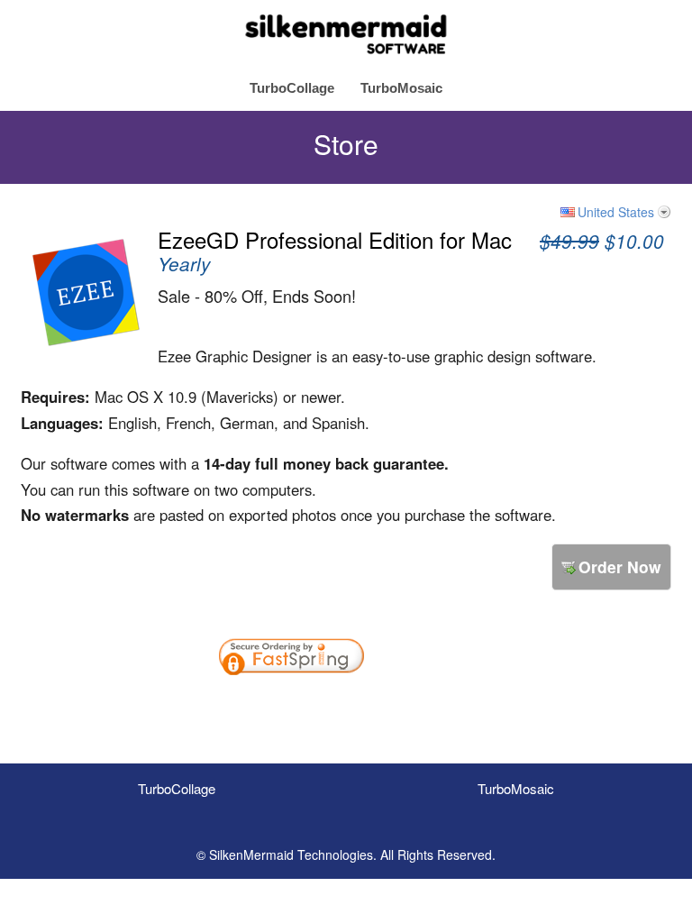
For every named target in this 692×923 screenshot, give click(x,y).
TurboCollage (292, 88)
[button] (425, 706)
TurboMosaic (401, 88)
